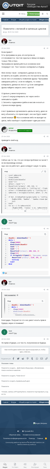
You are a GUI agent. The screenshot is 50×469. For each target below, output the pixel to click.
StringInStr (17, 255)
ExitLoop (15, 260)
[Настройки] (18, 431)
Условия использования (31, 435)
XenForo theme (22, 444)
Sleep (12, 242)
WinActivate (15, 244)
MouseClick (14, 251)
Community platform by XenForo (25, 442)
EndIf (12, 262)
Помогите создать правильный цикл (15, 381)
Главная (40, 438)
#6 (48, 339)
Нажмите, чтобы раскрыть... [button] (25, 315)
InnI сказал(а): (10, 295)
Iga (6, 32)
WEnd (10, 264)
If (11, 255)
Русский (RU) (28, 431)
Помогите (5, 386)
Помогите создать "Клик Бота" (13, 376)
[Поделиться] (44, 48)
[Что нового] (42, 13)
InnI (10, 220)
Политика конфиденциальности (15, 438)
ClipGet (26, 255)
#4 (48, 229)
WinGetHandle (22, 238)
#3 (48, 156)
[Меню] (3, 14)
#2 (48, 136)
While (11, 240)
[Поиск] (47, 13)
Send (12, 247)
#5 (48, 290)
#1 (48, 48)
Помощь (32, 438)
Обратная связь (15, 435)
